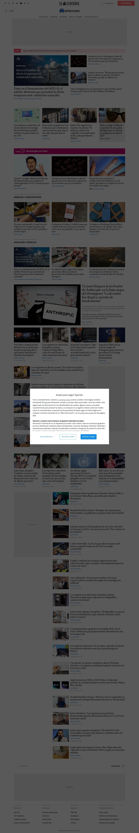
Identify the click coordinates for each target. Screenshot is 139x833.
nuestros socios (64, 400)
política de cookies (87, 413)
